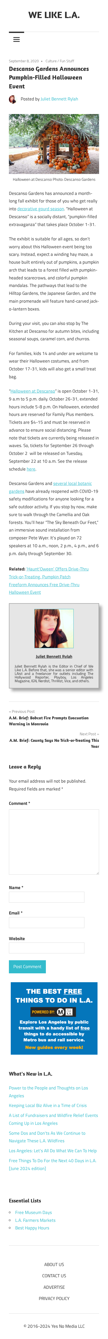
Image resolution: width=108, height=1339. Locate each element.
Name (16, 887)
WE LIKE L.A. (54, 14)
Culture (51, 61)
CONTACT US (54, 1275)
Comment (19, 803)
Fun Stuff (67, 61)
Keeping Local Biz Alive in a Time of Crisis (48, 1105)
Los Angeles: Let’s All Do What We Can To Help (53, 1150)
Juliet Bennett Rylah (59, 98)
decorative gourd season (40, 208)
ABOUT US (54, 1264)
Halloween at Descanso (32, 391)
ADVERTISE (54, 1287)
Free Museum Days (33, 1212)
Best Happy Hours (32, 1227)
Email (16, 912)
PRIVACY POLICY (54, 1298)
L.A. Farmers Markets (35, 1220)
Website (17, 938)
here (31, 469)
